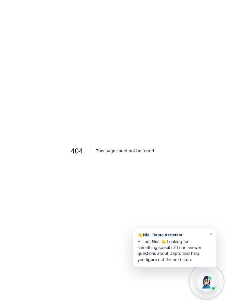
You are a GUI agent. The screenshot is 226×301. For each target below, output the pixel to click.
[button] (174, 247)
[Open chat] (207, 282)
